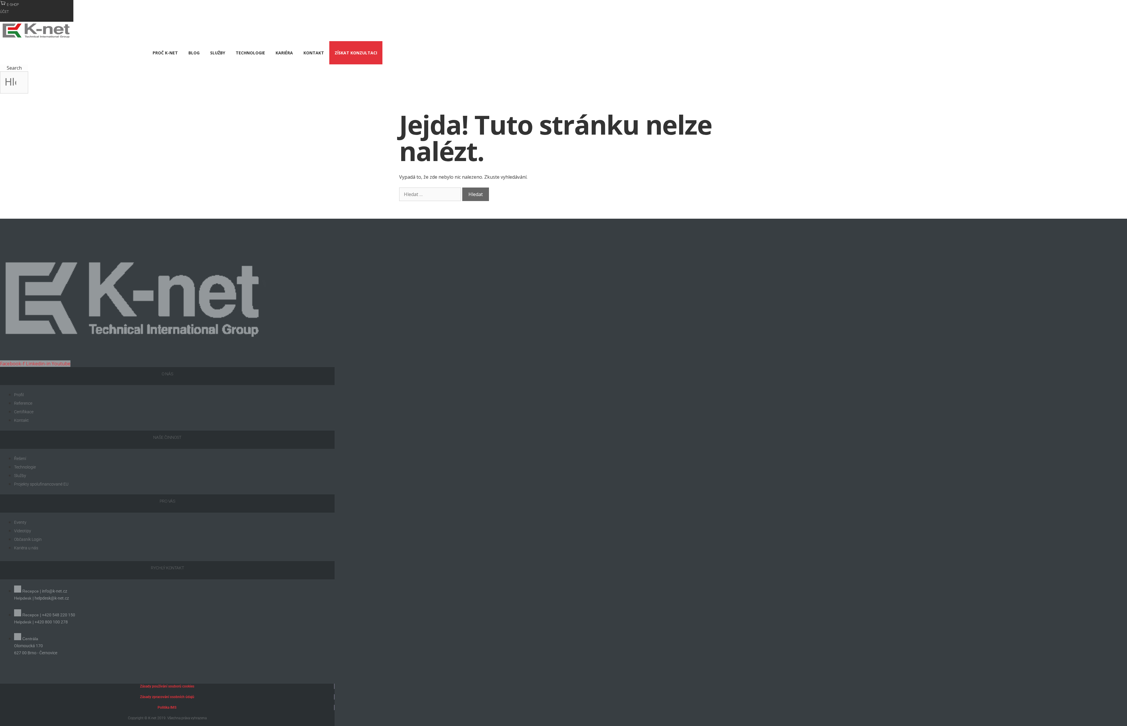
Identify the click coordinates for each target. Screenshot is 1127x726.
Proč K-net (165, 53)
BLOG (194, 53)
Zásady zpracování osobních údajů (167, 697)
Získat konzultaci (356, 53)
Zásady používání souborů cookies (167, 686)
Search (14, 68)
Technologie (250, 53)
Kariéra (284, 53)
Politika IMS (167, 707)
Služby (217, 53)
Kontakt (313, 53)
